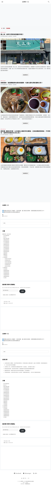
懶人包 (5, 236)
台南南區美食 (7, 264)
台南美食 (10, 36)
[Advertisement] (25, 15)
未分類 (5, 277)
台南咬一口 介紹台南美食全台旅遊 (27, 481)
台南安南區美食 (8, 263)
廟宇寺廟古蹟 (6, 238)
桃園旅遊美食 (6, 244)
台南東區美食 (5, 84)
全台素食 (14, 36)
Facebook (5, 216)
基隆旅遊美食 (6, 239)
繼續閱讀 (25, 74)
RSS (36, 473)
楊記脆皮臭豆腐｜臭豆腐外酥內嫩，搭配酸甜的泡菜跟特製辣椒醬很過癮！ (20, 368)
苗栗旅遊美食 (6, 247)
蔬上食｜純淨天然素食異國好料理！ (12, 34)
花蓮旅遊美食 (6, 274)
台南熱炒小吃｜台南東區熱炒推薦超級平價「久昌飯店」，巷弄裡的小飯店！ (20, 366)
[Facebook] (2, 214)
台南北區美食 (5, 36)
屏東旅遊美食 (6, 271)
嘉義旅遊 (5, 401)
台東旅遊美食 (6, 273)
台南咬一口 (25, 2)
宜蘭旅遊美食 (6, 276)
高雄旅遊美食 (6, 270)
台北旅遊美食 (6, 242)
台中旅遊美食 (6, 248)
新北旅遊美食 (6, 241)
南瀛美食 (5, 267)
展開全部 (4, 234)
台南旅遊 (5, 255)
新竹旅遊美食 (6, 245)
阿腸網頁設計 (27, 483)
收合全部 (9, 234)
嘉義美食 (5, 254)
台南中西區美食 (5, 134)
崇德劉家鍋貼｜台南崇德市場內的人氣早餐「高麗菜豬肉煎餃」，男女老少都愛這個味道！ (23, 372)
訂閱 (22, 291)
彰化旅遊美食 (6, 235)
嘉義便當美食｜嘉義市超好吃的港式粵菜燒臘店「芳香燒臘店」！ (18, 370)
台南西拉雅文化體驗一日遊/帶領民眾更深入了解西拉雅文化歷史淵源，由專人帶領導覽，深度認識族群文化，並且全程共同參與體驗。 (25, 364)
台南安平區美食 (8, 258)
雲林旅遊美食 (6, 251)
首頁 (4, 28)
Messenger (28, 473)
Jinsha (26, 482)
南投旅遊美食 (6, 250)
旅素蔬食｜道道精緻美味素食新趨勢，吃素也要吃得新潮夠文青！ (22, 82)
